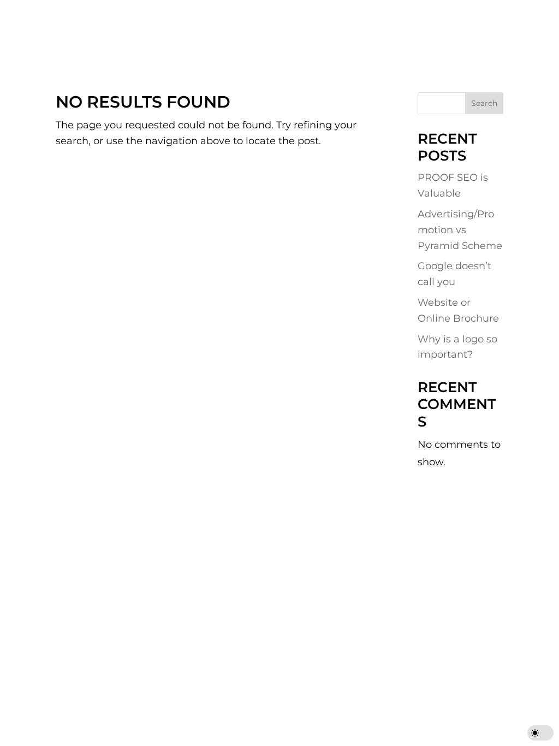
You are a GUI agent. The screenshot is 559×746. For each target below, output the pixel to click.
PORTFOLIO (323, 40)
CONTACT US (469, 10)
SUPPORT (325, 10)
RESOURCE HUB (419, 40)
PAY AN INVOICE (394, 10)
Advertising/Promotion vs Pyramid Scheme (460, 230)
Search (484, 103)
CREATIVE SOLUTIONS (213, 40)
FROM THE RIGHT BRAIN (218, 65)
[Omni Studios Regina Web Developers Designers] (123, 51)
